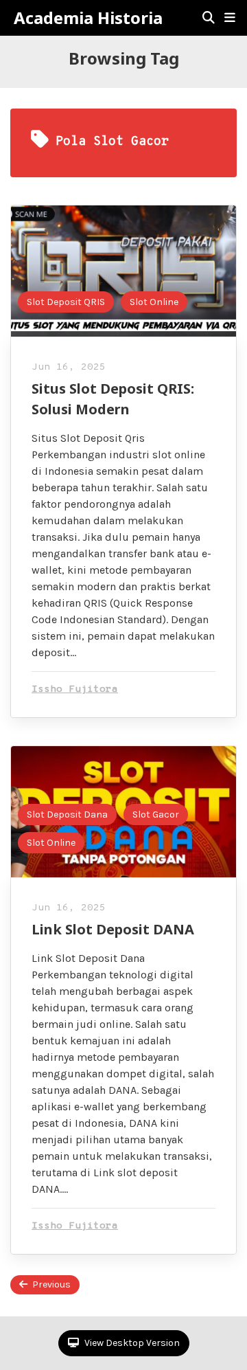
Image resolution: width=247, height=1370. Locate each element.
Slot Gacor (155, 814)
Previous (51, 1284)
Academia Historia (88, 18)
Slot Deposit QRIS (66, 302)
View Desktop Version (131, 1343)
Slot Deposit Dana (67, 814)
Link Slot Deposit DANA (113, 929)
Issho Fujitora (75, 689)
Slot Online (154, 302)
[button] (229, 18)
